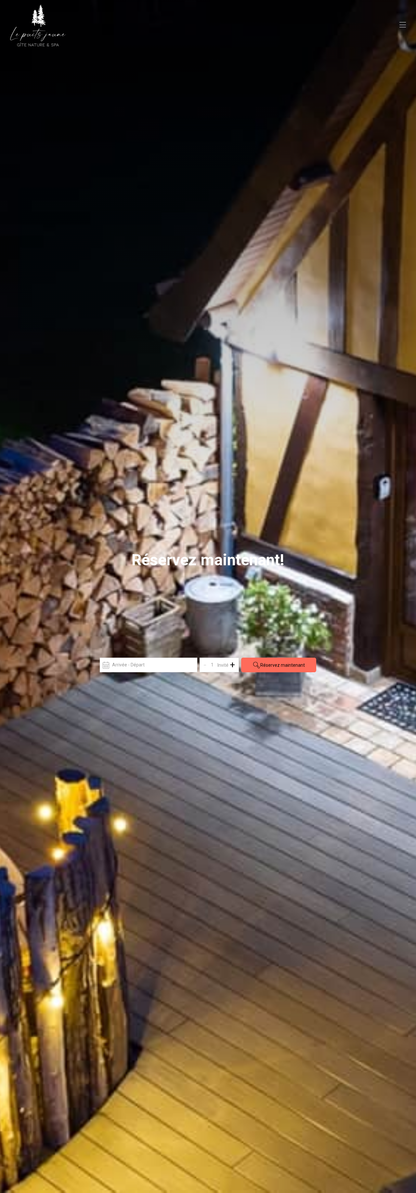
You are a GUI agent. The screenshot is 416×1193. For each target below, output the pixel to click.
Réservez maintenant (282, 665)
